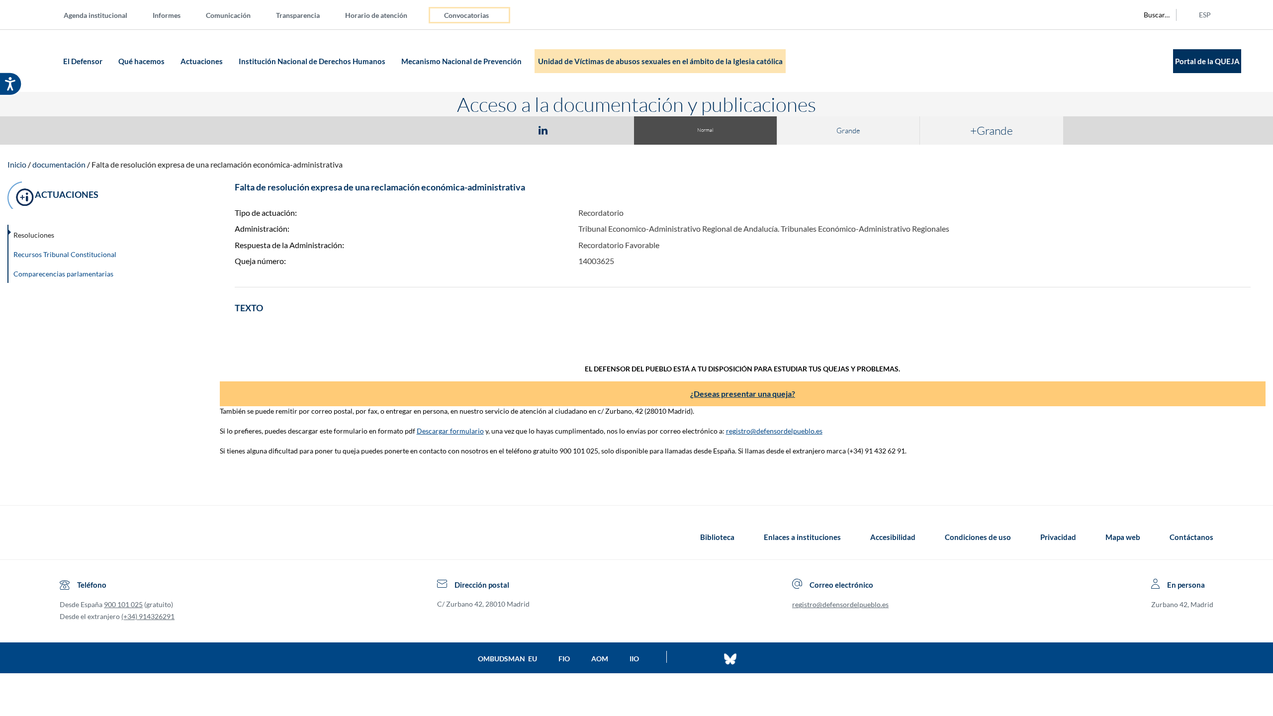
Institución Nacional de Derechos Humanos (313, 61)
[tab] (485, 130)
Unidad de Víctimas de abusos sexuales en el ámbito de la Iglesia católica (660, 61)
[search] (1151, 14)
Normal (705, 130)
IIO (634, 658)
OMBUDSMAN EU (507, 658)
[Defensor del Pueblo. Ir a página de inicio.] (41, 61)
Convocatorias (466, 15)
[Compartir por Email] (572, 129)
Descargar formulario (450, 431)
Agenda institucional (95, 15)
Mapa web (1122, 537)
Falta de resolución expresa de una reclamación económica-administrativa (217, 164)
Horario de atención (376, 15)
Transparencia (298, 15)
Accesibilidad (892, 537)
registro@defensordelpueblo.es (774, 431)
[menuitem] (103, 14)
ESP (1205, 14)
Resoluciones (33, 235)
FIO (564, 658)
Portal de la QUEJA (1207, 61)
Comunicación (228, 15)
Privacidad (1058, 537)
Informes (167, 15)
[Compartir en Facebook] (485, 129)
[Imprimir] (603, 129)
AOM (599, 658)
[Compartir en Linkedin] (543, 129)
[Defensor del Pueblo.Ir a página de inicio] (69, 537)
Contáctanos (1191, 537)
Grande (848, 130)
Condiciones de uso (978, 537)
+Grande (991, 130)
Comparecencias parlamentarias (63, 273)
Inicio (16, 164)
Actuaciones (202, 61)
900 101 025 (123, 604)
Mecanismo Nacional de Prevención (462, 61)
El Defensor (83, 61)
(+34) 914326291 (148, 616)
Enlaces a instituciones (802, 537)
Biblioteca (717, 537)
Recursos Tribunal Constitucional (64, 254)
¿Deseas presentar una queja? (742, 393)
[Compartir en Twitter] (514, 129)
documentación (59, 164)
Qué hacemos (142, 61)
